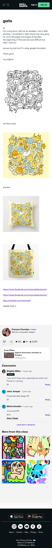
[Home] (23, 5)
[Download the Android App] (35, 516)
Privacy (33, 532)
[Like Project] (4, 341)
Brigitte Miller (14, 371)
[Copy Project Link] (11, 341)
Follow (33, 329)
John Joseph (13, 391)
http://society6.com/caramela (16, 300)
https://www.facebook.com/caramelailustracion (25, 289)
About (11, 532)
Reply (47, 385)
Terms (41, 532)
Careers (19, 532)
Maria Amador (14, 406)
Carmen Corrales (20, 329)
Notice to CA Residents (26, 543)
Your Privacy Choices (24, 540)
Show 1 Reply (12, 418)
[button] (3, 4)
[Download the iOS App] (17, 516)
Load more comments (26, 425)
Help (26, 532)
